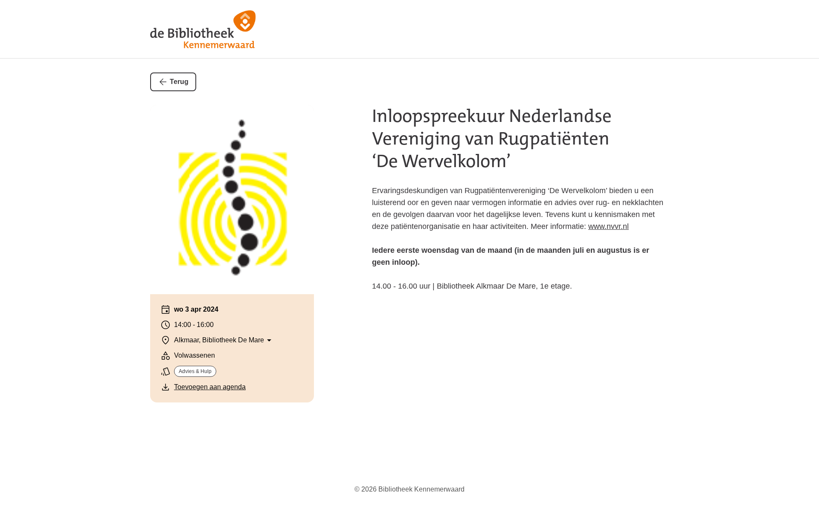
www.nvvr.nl (608, 226)
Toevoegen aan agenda (210, 387)
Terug (179, 81)
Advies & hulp (195, 371)
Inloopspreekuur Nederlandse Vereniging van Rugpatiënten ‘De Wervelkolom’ (492, 138)
